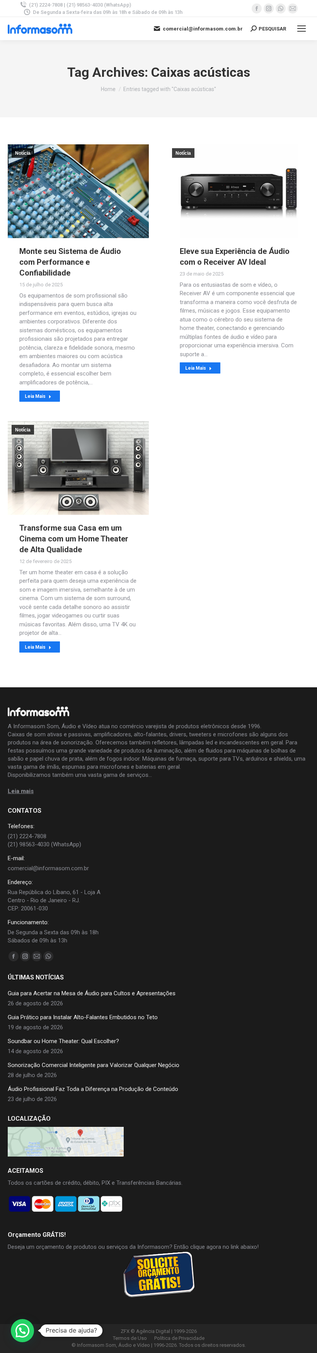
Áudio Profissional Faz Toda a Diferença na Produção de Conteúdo (93, 1089)
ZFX (125, 1331)
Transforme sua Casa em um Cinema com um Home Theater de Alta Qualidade (73, 538)
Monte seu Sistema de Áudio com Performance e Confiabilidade (70, 262)
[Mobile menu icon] (301, 28)
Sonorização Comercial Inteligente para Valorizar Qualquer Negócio (93, 1065)
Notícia (23, 153)
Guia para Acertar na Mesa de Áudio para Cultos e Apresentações (92, 993)
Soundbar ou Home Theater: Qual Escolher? (63, 1041)
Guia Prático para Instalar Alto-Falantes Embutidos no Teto (83, 1017)
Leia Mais (35, 396)
